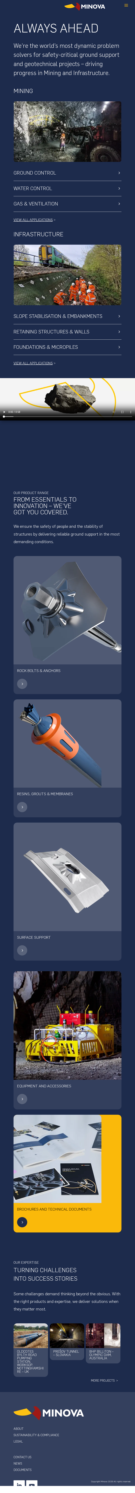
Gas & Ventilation (36, 204)
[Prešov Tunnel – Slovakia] (67, 1335)
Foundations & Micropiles (46, 347)
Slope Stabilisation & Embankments (58, 316)
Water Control (33, 188)
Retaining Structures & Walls (51, 332)
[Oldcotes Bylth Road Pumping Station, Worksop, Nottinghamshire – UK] (31, 1335)
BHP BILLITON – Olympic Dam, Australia (101, 1354)
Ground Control (35, 173)
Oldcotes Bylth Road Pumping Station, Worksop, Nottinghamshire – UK (30, 1361)
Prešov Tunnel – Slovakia (66, 1353)
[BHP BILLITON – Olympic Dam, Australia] (103, 1335)
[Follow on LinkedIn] (19, 1486)
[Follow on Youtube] (31, 1486)
